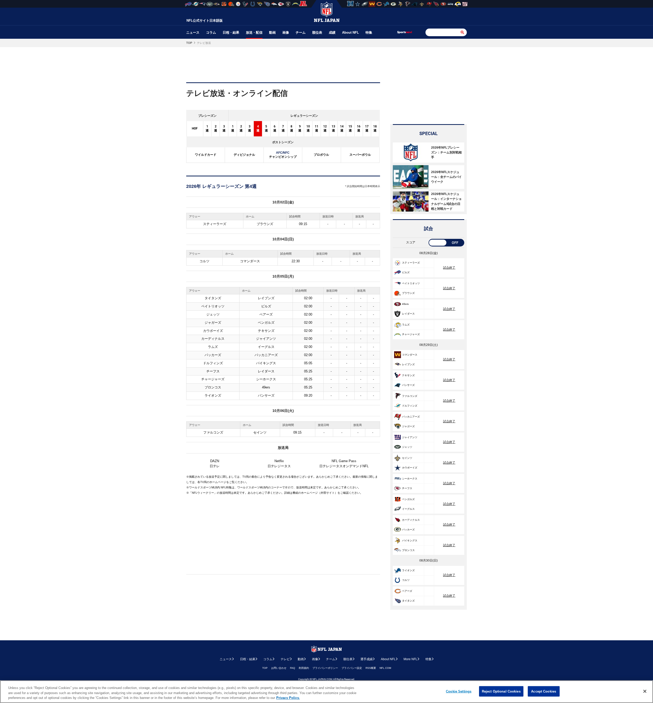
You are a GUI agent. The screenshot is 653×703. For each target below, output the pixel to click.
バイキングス (266, 363)
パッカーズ (213, 355)
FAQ (292, 668)
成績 (332, 32)
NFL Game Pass (344, 461)
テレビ (285, 659)
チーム (301, 32)
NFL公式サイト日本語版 (204, 20)
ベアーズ (266, 314)
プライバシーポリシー (325, 668)
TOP (265, 668)
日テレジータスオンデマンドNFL (344, 466)
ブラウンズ (265, 224)
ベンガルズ (266, 322)
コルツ (204, 261)
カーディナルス (212, 339)
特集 (369, 32)
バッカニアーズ (266, 355)
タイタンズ (213, 298)
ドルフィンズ (213, 363)
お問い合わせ (278, 668)
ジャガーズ (213, 322)
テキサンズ (266, 331)
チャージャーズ (212, 379)
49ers (266, 387)
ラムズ (213, 347)
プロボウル (321, 155)
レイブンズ (266, 298)
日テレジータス (279, 466)
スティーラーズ (214, 224)
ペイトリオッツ (212, 306)
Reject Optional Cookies (501, 691)
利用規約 (304, 668)
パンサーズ (266, 395)
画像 (285, 32)
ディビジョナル (244, 155)
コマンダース (250, 261)
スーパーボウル (360, 155)
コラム (211, 32)
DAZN (214, 461)
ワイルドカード (205, 155)
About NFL (350, 32)
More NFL (410, 659)
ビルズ (266, 306)
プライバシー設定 (352, 668)
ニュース (192, 32)
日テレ (215, 466)
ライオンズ (213, 395)
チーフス (213, 371)
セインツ (260, 432)
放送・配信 (254, 32)
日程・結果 (231, 32)
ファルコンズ (213, 432)
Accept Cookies (543, 691)
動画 (272, 32)
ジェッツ (213, 314)
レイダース (266, 371)
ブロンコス (213, 387)
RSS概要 (371, 668)
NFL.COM (385, 668)
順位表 (317, 32)
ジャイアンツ (266, 339)
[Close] (644, 691)
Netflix (279, 461)
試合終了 (449, 267)
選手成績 (366, 659)
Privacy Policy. (288, 698)
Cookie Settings (458, 691)
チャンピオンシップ (283, 155)
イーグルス (266, 347)
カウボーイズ (213, 331)
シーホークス (266, 379)
